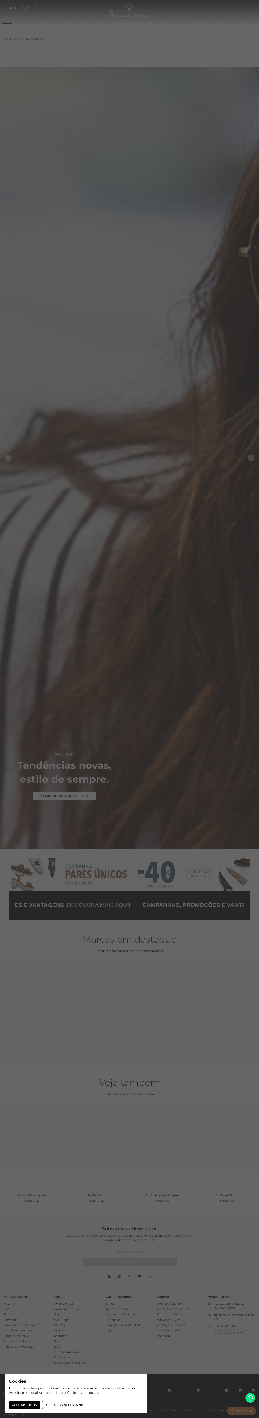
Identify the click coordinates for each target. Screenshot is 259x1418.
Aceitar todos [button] (24, 1405)
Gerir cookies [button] (89, 1393)
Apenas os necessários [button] (65, 1405)
